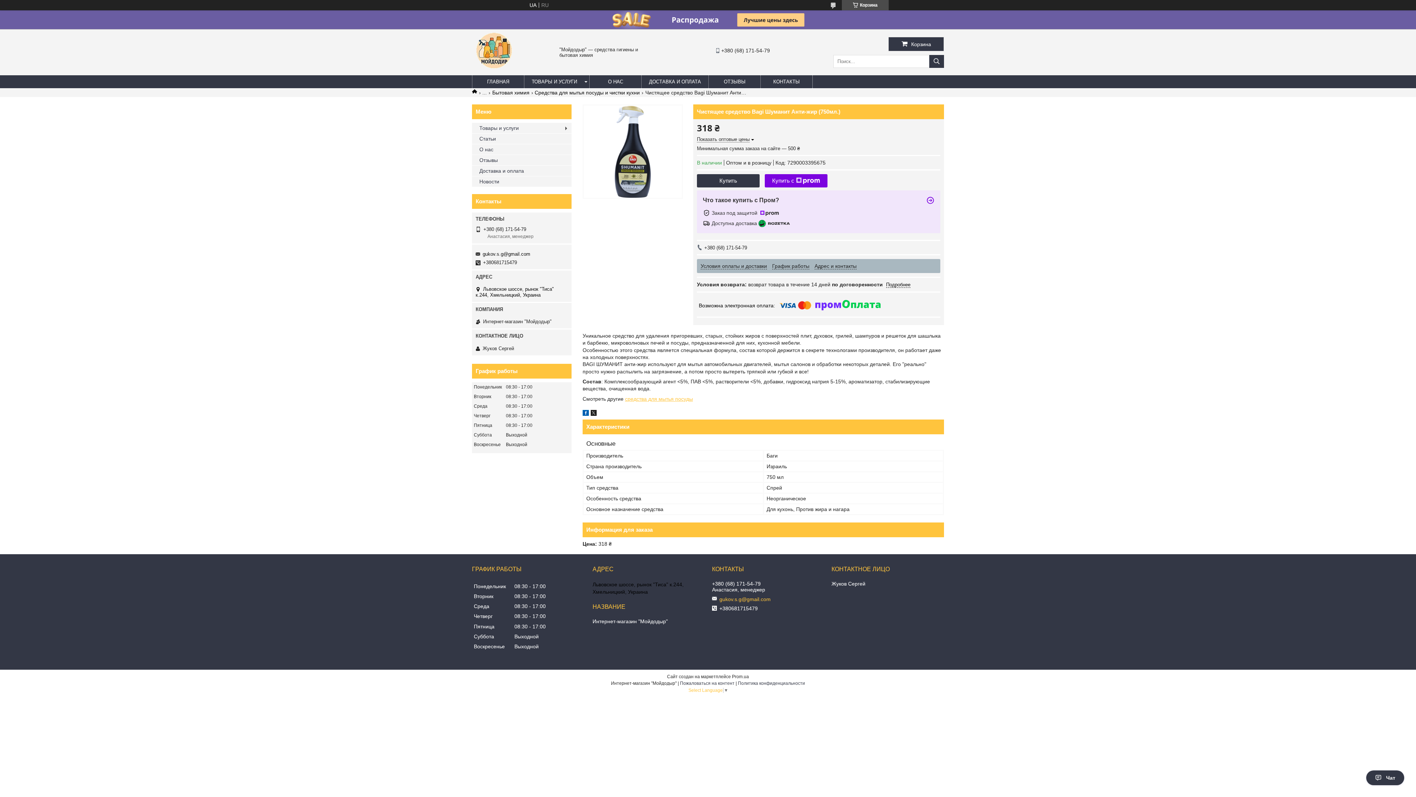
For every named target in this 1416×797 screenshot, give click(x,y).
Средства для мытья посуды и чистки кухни (587, 93)
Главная (498, 81)
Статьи (487, 139)
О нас (615, 81)
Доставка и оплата (675, 81)
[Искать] (936, 61)
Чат (1390, 778)
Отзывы (735, 81)
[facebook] (586, 414)
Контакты (786, 81)
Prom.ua (740, 676)
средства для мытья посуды (659, 399)
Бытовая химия (511, 93)
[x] (594, 414)
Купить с (783, 180)
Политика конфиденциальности (771, 683)
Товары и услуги (554, 81)
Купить (728, 180)
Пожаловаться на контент (707, 683)
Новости (489, 181)
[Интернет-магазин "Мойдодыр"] (494, 72)
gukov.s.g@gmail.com (506, 254)
